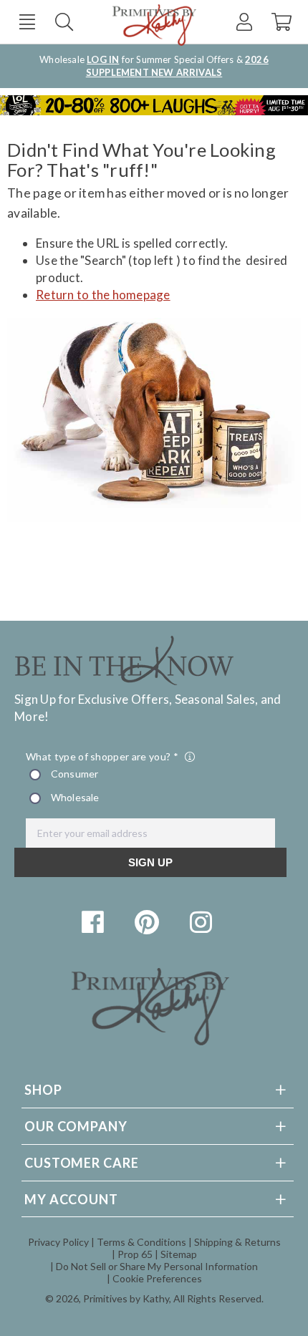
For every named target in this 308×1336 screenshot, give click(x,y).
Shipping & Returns (237, 1242)
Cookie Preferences (157, 1278)
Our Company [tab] (75, 1126)
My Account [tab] (71, 1199)
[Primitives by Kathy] (150, 1040)
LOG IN (103, 59)
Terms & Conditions (141, 1242)
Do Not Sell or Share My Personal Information (157, 1266)
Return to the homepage (103, 294)
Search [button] (64, 21)
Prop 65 (135, 1254)
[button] (26, 21)
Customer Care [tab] (81, 1163)
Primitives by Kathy (126, 1298)
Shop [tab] (43, 1090)
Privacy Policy (58, 1242)
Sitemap (178, 1254)
